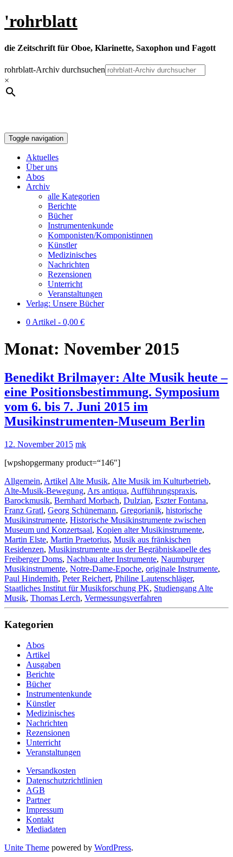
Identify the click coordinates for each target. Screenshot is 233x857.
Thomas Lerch (55, 598)
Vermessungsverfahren (123, 598)
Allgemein (22, 481)
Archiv (38, 186)
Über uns (41, 167)
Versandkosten (51, 770)
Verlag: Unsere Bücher (65, 303)
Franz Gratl (23, 510)
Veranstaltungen (75, 293)
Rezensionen (70, 274)
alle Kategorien (74, 196)
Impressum (44, 809)
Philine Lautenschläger (153, 578)
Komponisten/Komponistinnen (100, 235)
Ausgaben (43, 664)
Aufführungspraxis (163, 490)
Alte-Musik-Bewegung (43, 490)
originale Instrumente (182, 568)
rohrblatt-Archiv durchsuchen (54, 69)
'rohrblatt (40, 21)
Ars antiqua (107, 490)
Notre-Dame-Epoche (105, 568)
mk (80, 444)
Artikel (56, 481)
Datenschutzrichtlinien (64, 780)
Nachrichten (68, 264)
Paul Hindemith (31, 578)
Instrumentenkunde (80, 225)
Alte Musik (88, 481)
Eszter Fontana (180, 500)
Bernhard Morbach (86, 500)
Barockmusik (27, 500)
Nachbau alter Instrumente (112, 559)
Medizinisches (72, 254)
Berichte (62, 206)
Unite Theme (26, 847)
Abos (35, 176)
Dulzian (137, 500)
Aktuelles (42, 157)
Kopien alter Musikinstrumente (149, 529)
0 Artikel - (55, 321)
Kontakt (40, 819)
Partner (38, 799)
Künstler (62, 245)
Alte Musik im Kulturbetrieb (160, 481)
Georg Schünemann (82, 510)
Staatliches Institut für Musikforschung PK (77, 588)
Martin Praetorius (79, 539)
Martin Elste (25, 539)
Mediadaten (46, 829)
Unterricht (65, 284)
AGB (35, 790)
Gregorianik (140, 510)
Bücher (60, 215)
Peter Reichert (86, 578)
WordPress (112, 847)
